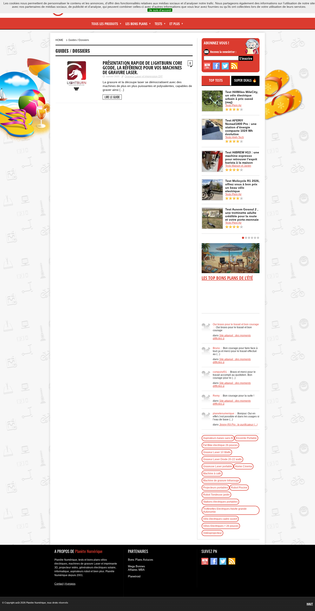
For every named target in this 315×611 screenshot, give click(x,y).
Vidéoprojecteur (212, 533)
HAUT (310, 604)
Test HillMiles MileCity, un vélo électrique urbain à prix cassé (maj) (241, 97)
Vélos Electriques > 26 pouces (220, 525)
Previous (205, 260)
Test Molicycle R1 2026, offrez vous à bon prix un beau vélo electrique (242, 186)
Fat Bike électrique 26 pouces (220, 445)
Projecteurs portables (215, 487)
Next (256, 260)
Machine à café (212, 473)
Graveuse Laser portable (217, 466)
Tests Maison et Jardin (238, 165)
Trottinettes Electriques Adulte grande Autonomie (225, 510)
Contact (58, 583)
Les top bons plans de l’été (227, 278)
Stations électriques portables (220, 501)
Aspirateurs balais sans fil (218, 438)
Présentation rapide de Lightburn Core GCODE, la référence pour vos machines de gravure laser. (142, 67)
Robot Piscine (239, 487)
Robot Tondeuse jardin (216, 494)
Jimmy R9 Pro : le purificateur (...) (238, 424)
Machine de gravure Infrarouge (221, 480)
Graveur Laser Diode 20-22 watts (222, 459)
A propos (70, 583)
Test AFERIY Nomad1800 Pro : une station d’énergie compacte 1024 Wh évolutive (240, 127)
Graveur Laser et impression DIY (144, 76)
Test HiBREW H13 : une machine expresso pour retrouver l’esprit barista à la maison (242, 157)
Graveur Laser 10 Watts (217, 452)
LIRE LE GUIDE (112, 97)
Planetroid (134, 576)
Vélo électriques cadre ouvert (220, 518)
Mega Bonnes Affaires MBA (136, 568)
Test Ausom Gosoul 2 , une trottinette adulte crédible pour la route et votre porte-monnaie (242, 214)
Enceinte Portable (246, 438)
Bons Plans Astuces (140, 559)
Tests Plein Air (233, 105)
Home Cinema (243, 466)
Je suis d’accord (160, 10)
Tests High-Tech (234, 137)
